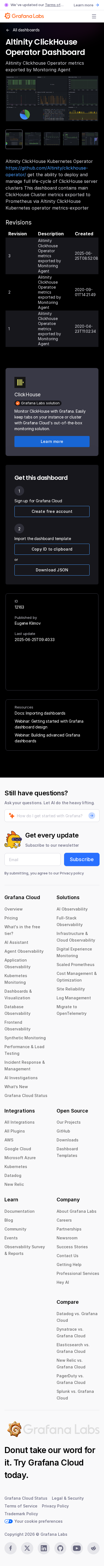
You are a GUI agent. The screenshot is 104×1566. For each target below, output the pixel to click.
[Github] (60, 1548)
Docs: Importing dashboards (40, 713)
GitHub (63, 1131)
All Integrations (19, 1122)
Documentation (19, 1211)
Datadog (12, 1175)
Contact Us (67, 1255)
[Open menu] (94, 16)
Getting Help (69, 1264)
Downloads (67, 1140)
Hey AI (63, 1282)
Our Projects (69, 1122)
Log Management (74, 997)
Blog (8, 1220)
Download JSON (52, 570)
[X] (27, 1548)
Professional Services (78, 1273)
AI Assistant (16, 942)
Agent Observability (24, 951)
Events (11, 1237)
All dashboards (26, 29)
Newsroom (67, 1237)
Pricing (11, 918)
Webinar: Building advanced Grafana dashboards (47, 738)
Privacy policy (72, 873)
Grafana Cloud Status (25, 1095)
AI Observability (72, 909)
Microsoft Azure (20, 1157)
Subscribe (82, 859)
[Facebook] (10, 1548)
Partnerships (69, 1229)
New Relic (14, 1184)
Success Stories (72, 1246)
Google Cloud (17, 1148)
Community (15, 1229)
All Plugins (14, 1131)
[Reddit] (93, 1548)
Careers (64, 1220)
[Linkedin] (44, 1548)
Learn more (83, 5)
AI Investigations (21, 1077)
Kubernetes (15, 1166)
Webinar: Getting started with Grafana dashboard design (49, 724)
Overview (13, 909)
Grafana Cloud (55, 1462)
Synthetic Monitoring (25, 1037)
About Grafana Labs (77, 1211)
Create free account (52, 511)
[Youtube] (77, 1548)
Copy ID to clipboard (52, 549)
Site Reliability (71, 989)
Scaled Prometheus (76, 964)
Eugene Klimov (28, 623)
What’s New (16, 1086)
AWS (8, 1140)
